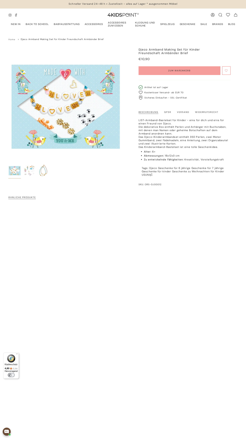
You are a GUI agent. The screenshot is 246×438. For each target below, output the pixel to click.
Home (11, 39)
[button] (66, 24)
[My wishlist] (228, 14)
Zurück (8, 105)
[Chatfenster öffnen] (7, 432)
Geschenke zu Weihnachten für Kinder (198, 171)
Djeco (153, 168)
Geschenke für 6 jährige (174, 168)
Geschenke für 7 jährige (207, 168)
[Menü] (17, 355)
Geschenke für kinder (156, 171)
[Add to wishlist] (226, 70)
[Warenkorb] (235, 15)
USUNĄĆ (147, 174)
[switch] (11, 375)
